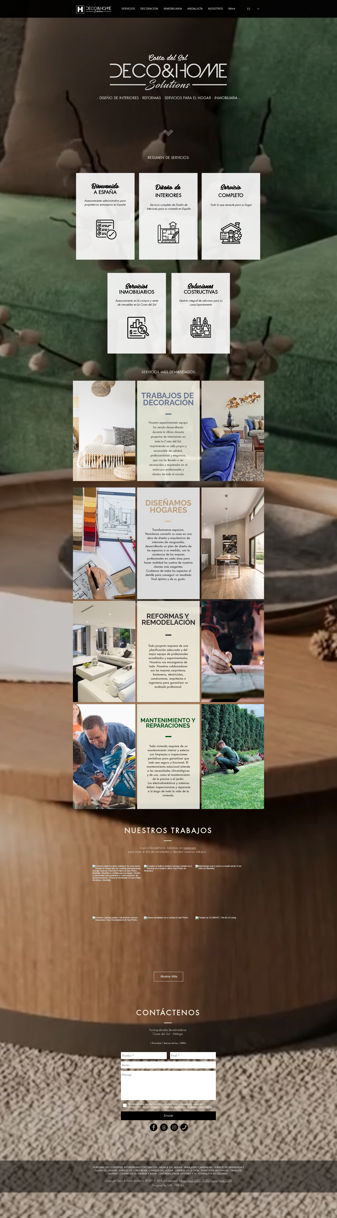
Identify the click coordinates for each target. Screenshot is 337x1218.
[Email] (164, 1127)
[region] (105, 216)
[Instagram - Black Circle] (174, 1127)
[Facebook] (153, 1127)
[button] (168, 1043)
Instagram (190, 848)
